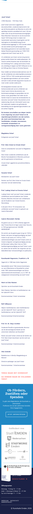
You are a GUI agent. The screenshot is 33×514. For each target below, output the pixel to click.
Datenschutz (14, 500)
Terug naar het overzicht (14, 373)
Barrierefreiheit (6, 502)
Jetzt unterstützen (16, 414)
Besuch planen (18, 479)
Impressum (4, 500)
